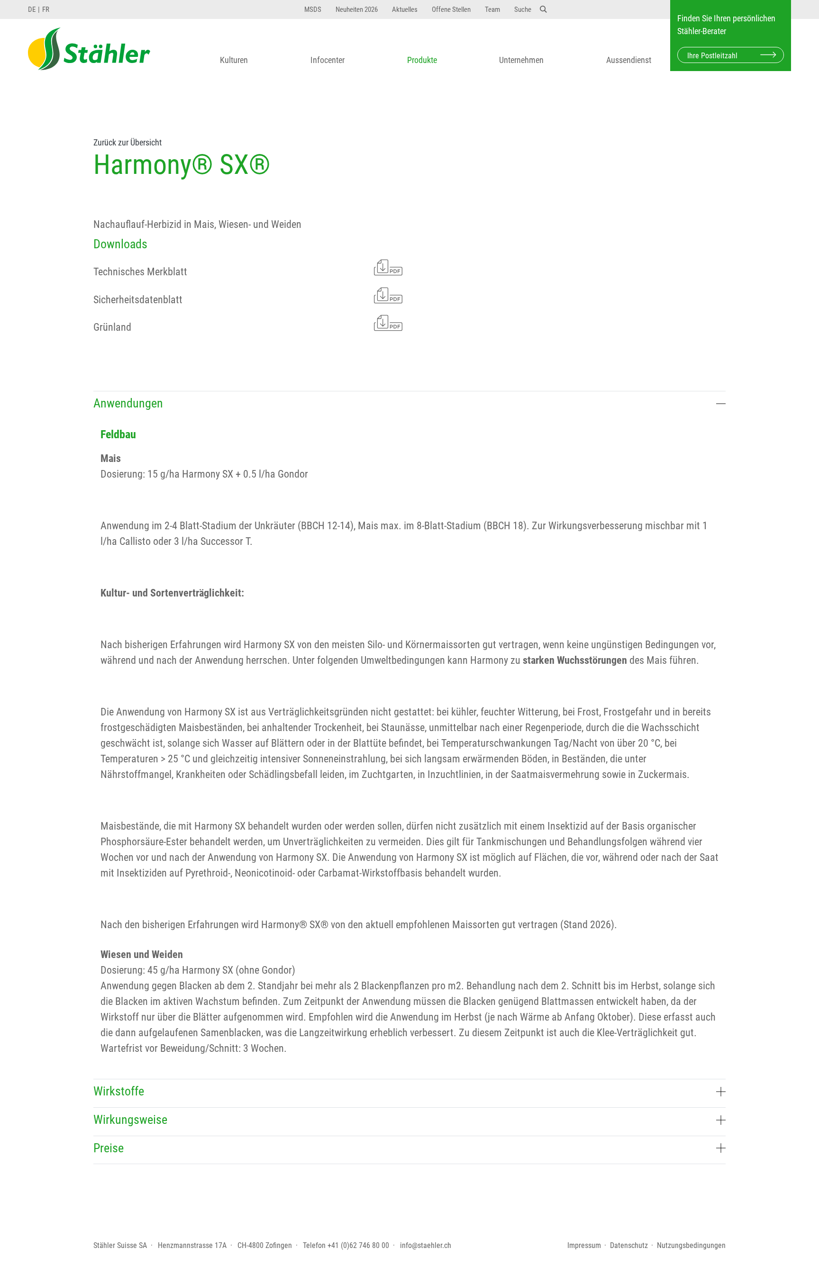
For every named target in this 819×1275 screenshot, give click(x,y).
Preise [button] (108, 1148)
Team (492, 9)
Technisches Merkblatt (140, 272)
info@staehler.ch (425, 1245)
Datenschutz (629, 1245)
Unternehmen (521, 60)
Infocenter (327, 60)
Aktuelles (405, 9)
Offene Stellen (451, 9)
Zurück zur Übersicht (127, 142)
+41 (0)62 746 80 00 (358, 1245)
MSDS (312, 9)
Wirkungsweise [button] (130, 1119)
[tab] (409, 405)
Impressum (584, 1245)
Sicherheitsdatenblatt (137, 300)
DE (32, 9)
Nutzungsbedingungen (691, 1245)
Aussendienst (628, 60)
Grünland (112, 327)
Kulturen (234, 60)
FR (45, 9)
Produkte (422, 60)
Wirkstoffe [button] (118, 1091)
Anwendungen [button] (128, 403)
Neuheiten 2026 (357, 9)
